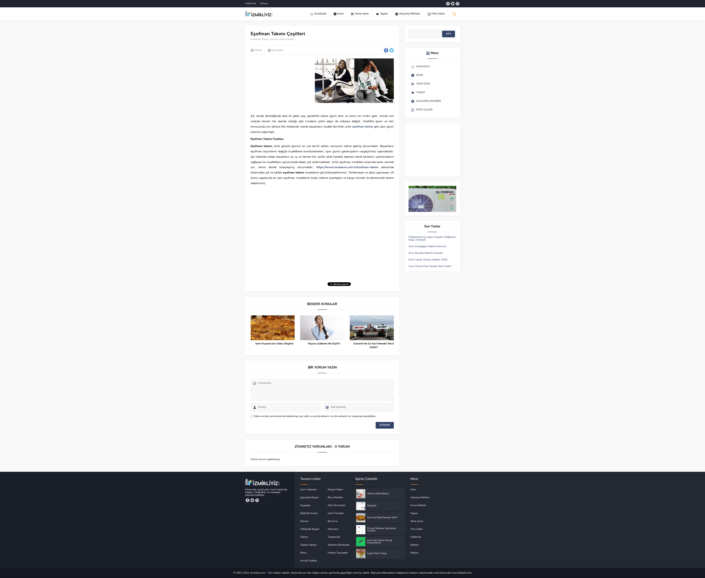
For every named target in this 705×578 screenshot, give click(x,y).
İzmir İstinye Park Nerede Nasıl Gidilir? (430, 266)
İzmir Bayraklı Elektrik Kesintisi (425, 253)
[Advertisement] (281, 84)
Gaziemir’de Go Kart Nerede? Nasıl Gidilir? (373, 345)
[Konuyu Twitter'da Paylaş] (391, 50)
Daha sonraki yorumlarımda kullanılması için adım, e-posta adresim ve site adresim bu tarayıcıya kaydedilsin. (315, 416)
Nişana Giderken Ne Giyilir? (324, 343)
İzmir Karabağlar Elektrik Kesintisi (427, 246)
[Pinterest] (457, 4)
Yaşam (265, 39)
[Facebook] (448, 4)
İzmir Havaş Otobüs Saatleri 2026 (427, 259)
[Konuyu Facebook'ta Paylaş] (386, 50)
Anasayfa (255, 39)
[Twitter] (453, 4)
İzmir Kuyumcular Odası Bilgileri (274, 343)
